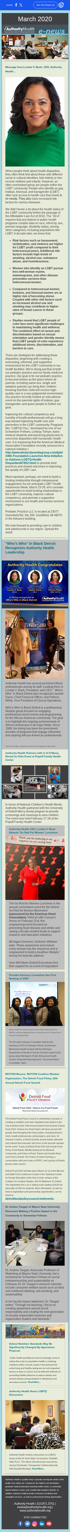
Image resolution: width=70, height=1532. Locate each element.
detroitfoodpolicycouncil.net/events (29, 1198)
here (23, 1063)
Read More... (34, 1382)
